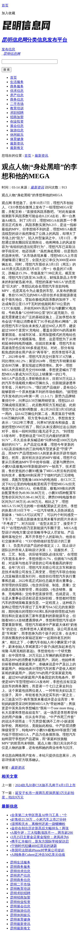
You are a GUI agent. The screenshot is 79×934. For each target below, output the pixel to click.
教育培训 (17, 108)
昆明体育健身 (20, 919)
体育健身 (17, 139)
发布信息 (8, 49)
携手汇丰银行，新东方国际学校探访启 (39, 841)
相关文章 (10, 776)
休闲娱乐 (17, 134)
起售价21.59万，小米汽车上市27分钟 (38, 819)
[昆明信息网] (28, 30)
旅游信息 (17, 130)
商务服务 (17, 86)
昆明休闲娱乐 (20, 915)
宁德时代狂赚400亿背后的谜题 (33, 846)
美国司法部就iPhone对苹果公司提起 (37, 850)
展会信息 (17, 126)
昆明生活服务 (20, 862)
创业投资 (17, 121)
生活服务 (17, 82)
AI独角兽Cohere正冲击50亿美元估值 (37, 854)
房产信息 (17, 95)
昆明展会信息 (20, 906)
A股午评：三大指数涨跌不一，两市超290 (41, 832)
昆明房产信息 (20, 875)
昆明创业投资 (20, 902)
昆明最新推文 (20, 928)
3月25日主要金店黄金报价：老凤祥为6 (39, 837)
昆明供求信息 (20, 871)
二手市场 (17, 104)
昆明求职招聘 (20, 893)
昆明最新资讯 (20, 924)
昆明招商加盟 (20, 897)
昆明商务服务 (20, 867)
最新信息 (10, 806)
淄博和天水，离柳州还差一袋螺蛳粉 (37, 824)
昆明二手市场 (20, 884)
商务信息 (17, 99)
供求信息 (17, 90)
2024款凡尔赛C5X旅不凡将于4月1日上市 (45, 785)
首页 (5, 5)
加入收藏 (8, 13)
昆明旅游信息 (20, 910)
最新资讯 (17, 143)
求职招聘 (17, 112)
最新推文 (17, 148)
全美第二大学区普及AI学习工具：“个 (38, 815)
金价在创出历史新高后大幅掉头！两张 (39, 828)
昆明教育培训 (20, 888)
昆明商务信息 (20, 880)
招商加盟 (17, 117)
